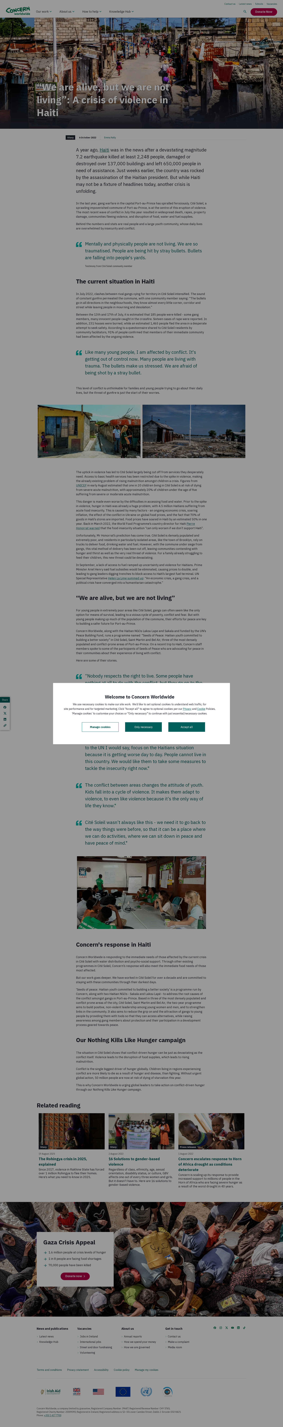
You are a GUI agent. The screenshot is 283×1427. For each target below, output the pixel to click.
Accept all (187, 727)
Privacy (187, 708)
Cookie (201, 708)
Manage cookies (100, 727)
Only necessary (143, 727)
